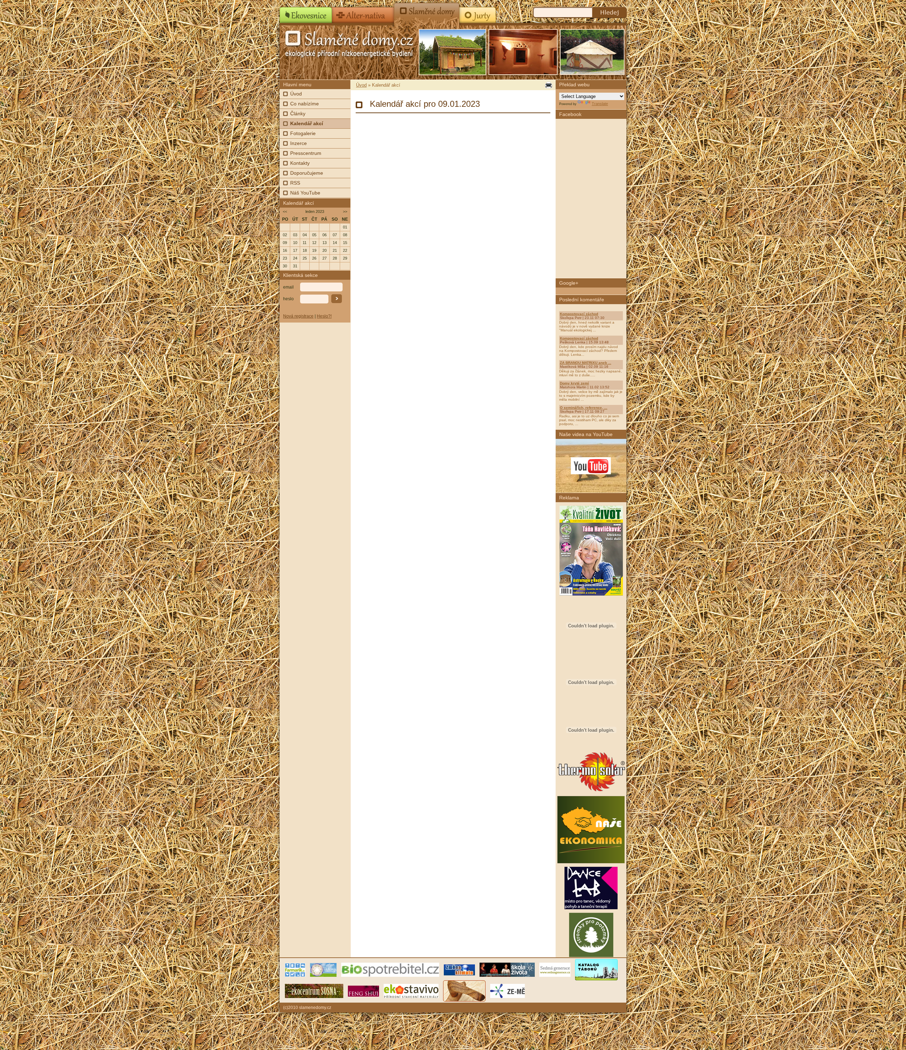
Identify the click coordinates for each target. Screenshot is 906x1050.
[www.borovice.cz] (596, 969)
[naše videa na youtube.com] (591, 466)
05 (314, 235)
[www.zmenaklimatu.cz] (459, 969)
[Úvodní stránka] (336, 42)
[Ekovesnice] (306, 12)
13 (324, 242)
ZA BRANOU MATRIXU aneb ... (585, 363)
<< (285, 211)
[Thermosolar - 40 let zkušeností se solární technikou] (591, 791)
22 (345, 250)
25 (305, 258)
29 (345, 258)
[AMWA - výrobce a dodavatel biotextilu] (323, 969)
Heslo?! (324, 316)
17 (295, 250)
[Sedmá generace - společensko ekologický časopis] (555, 969)
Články (297, 113)
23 (285, 258)
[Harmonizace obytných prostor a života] (363, 990)
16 (285, 250)
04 (305, 235)
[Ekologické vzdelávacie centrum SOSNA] (314, 990)
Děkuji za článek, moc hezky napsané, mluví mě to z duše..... (590, 373)
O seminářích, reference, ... (583, 408)
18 (305, 250)
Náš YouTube (305, 193)
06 (324, 235)
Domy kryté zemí (574, 383)
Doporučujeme (306, 173)
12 (314, 242)
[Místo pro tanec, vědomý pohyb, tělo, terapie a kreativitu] (591, 907)
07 (335, 235)
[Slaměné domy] (427, 12)
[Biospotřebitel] (390, 969)
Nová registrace (298, 316)
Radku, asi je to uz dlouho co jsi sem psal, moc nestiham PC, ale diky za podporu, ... (589, 420)
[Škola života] (507, 969)
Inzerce (298, 143)
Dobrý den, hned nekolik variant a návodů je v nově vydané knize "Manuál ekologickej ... (586, 326)
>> (345, 211)
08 (345, 235)
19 (314, 250)
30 (285, 266)
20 (324, 250)
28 (335, 258)
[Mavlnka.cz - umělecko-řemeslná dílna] (464, 990)
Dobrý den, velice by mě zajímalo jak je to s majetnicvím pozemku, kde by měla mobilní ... (591, 395)
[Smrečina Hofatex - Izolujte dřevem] (591, 746)
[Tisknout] (548, 85)
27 (324, 258)
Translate (600, 103)
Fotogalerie (303, 133)
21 (335, 250)
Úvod (296, 94)
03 (295, 235)
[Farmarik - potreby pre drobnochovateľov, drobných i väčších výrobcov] (295, 969)
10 (295, 242)
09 (285, 242)
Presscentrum (305, 153)
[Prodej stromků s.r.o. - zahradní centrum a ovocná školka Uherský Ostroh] (591, 955)
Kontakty (300, 163)
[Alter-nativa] (363, 12)
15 (345, 242)
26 (314, 258)
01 (345, 227)
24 (295, 258)
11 (304, 242)
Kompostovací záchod (579, 314)
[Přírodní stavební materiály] (411, 990)
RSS (295, 183)
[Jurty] (477, 12)
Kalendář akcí (306, 123)
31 (295, 266)
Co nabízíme (304, 103)
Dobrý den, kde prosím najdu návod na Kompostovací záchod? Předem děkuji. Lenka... (588, 350)
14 (335, 242)
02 (285, 235)
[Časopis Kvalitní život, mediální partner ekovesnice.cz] (591, 594)
